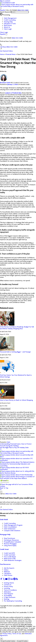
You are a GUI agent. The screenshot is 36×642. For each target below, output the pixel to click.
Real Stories (8, 25)
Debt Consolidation (10, 527)
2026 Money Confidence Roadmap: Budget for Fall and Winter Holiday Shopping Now (17, 328)
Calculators (7, 573)
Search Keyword (5, 12)
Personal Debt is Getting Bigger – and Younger (15, 352)
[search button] (1, 8)
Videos (6, 570)
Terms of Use (16, 633)
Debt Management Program (13, 525)
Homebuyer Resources (11, 540)
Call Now (8, 47)
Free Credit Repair (10, 557)
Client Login (8, 29)
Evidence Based (5, 408)
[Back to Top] (1, 449)
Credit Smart (4, 549)
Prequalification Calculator (12, 542)
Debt (8, 442)
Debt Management (10, 18)
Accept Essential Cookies (8, 641)
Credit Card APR (9, 553)
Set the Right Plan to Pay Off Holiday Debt (14, 447)
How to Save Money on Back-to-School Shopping (16, 400)
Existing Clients (9, 583)
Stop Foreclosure (9, 538)
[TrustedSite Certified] (4, 481)
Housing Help (8, 22)
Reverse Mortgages (10, 544)
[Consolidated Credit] (7, 3)
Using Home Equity (10, 545)
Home (2, 54)
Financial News (11, 54)
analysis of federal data (13, 93)
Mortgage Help (5, 534)
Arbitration (7, 592)
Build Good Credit (10, 558)
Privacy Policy (8, 586)
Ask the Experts (9, 568)
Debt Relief (4, 519)
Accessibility (8, 595)
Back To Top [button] (4, 488)
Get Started (6, 51)
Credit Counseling (10, 20)
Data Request (8, 594)
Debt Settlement (9, 529)
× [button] (1, 492)
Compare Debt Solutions (12, 530)
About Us (7, 27)
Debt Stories (8, 575)
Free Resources (5, 564)
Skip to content (5, 1)
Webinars (7, 572)
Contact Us (7, 585)
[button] (18, 6)
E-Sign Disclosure (9, 597)
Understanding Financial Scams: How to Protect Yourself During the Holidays (15, 445)
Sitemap (6, 599)
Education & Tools (10, 23)
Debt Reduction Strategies (13, 560)
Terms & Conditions (10, 590)
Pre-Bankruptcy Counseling (13, 601)
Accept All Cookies (22, 641)
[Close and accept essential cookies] (1, 639)
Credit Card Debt (9, 555)
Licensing (7, 588)
